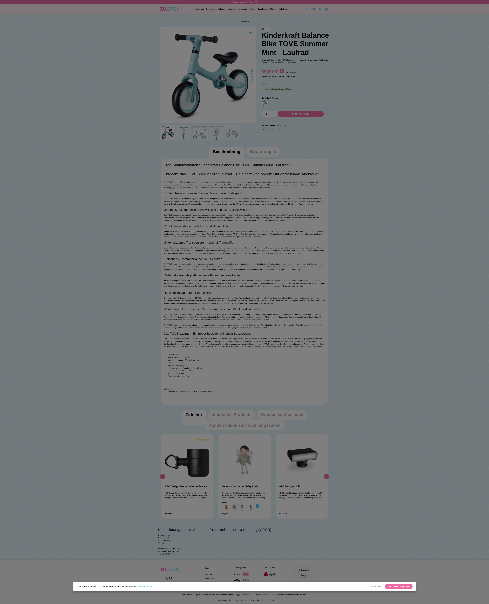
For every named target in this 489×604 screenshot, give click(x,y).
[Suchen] (307, 9)
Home (207, 568)
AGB (252, 600)
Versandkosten (226, 595)
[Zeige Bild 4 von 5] (252, 80)
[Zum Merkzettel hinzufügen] (250, 33)
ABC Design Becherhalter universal (186, 486)
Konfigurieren (376, 586)
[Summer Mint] (265, 103)
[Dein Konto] (320, 9)
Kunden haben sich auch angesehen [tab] (244, 425)
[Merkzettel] (313, 9)
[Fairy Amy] (234, 507)
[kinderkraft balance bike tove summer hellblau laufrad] (208, 75)
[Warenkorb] (326, 9)
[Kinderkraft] (266, 29)
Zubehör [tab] (194, 414)
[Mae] (251, 507)
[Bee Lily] (226, 507)
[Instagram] (170, 579)
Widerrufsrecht (262, 600)
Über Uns (208, 574)
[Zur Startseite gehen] (169, 9)
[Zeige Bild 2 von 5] (252, 74)
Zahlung (244, 600)
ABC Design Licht (290, 486)
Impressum (222, 600)
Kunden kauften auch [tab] (282, 414)
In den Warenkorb (300, 114)
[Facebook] (162, 579)
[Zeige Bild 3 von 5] (252, 77)
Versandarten (269, 568)
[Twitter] (166, 579)
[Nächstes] (326, 476)
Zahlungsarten (240, 568)
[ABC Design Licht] (301, 460)
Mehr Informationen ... (145, 586)
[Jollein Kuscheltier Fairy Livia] (244, 460)
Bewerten (265, 84)
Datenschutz (234, 600)
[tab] (226, 154)
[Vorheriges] (162, 476)
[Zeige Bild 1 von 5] (252, 71)
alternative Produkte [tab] (232, 414)
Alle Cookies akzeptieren (398, 586)
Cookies (273, 600)
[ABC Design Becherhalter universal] (187, 460)
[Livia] (242, 507)
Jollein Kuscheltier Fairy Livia (240, 486)
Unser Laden (210, 579)
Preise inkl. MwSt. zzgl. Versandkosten (278, 76)
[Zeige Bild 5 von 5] (252, 84)
